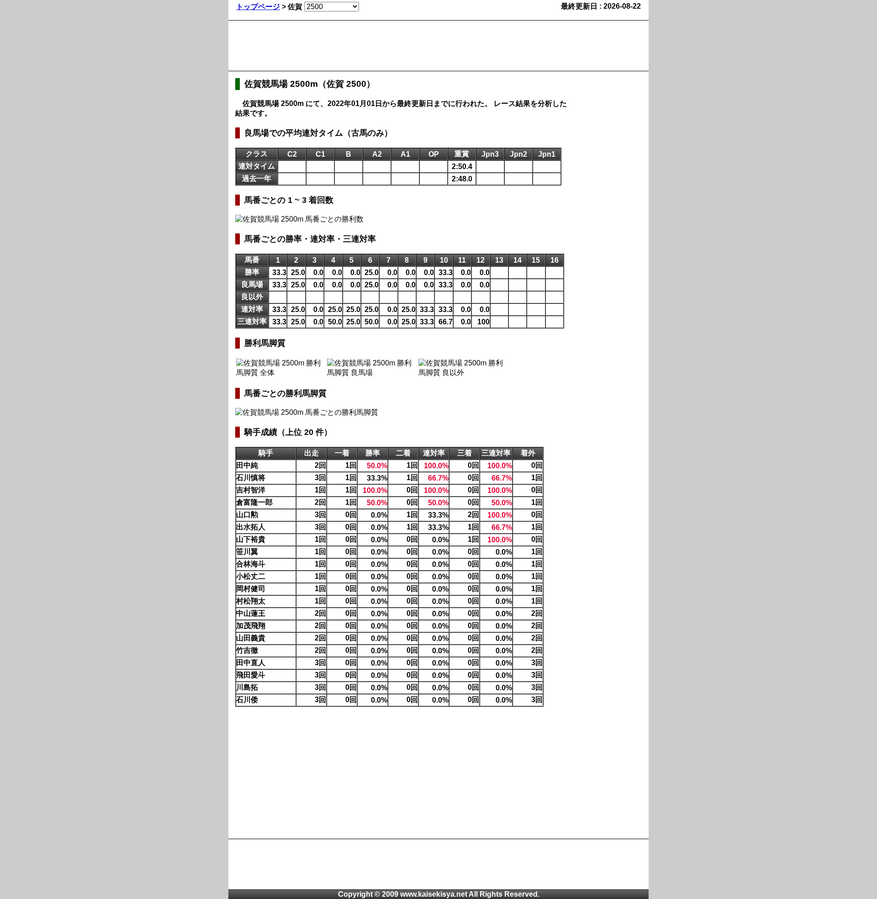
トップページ (258, 7)
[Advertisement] (401, 45)
